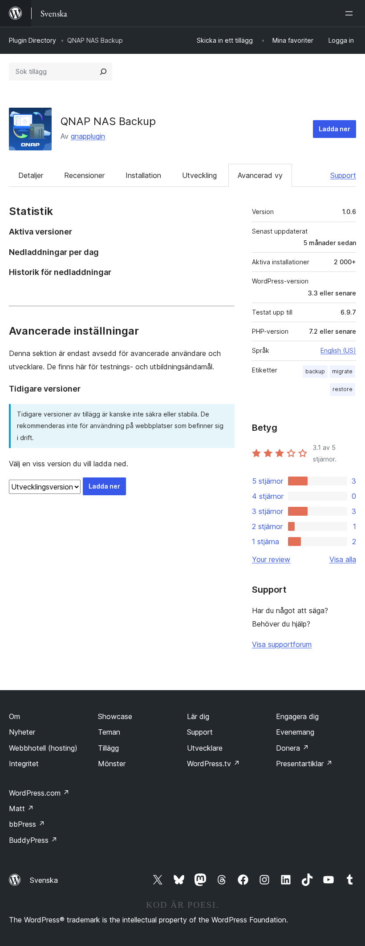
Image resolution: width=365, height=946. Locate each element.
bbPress (27, 824)
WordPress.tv (213, 763)
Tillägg (108, 748)
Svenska (44, 880)
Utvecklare (205, 748)
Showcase (115, 716)
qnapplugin (88, 136)
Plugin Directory (32, 40)
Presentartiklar (304, 763)
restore (343, 389)
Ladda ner (334, 129)
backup (315, 371)
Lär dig (198, 716)
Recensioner (84, 175)
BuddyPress (33, 840)
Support (343, 175)
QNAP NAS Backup (108, 121)
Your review (271, 559)
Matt (21, 808)
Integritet (24, 763)
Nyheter (22, 732)
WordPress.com (39, 792)
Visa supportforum (282, 644)
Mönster (112, 763)
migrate (342, 371)
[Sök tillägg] (103, 72)
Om (14, 716)
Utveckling (199, 175)
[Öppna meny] (351, 13)
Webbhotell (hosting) (43, 748)
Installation (143, 175)
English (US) (338, 350)
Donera (292, 748)
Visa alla (342, 559)
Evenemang (295, 732)
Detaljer (30, 175)
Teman (109, 732)
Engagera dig (297, 716)
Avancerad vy (260, 175)
